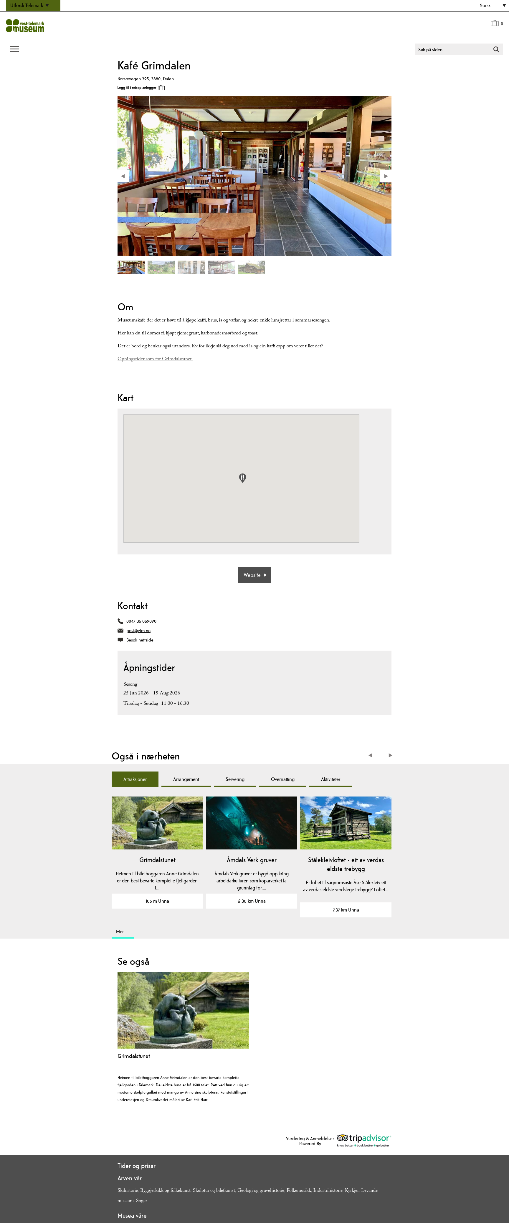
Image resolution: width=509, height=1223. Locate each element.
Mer (120, 931)
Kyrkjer (352, 1191)
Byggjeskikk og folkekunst (165, 1191)
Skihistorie (128, 1191)
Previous (371, 756)
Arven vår (130, 1178)
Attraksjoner (135, 779)
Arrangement (186, 779)
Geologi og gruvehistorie (260, 1191)
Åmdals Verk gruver (252, 860)
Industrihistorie (328, 1191)
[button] (242, 478)
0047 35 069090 (141, 621)
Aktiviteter (330, 779)
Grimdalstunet (157, 860)
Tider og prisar (137, 1166)
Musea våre (132, 1215)
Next (390, 756)
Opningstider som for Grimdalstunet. (155, 359)
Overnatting (283, 779)
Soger (141, 1201)
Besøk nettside (139, 640)
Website (252, 574)
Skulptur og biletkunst (214, 1191)
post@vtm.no (138, 630)
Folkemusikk (299, 1191)
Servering (235, 779)
